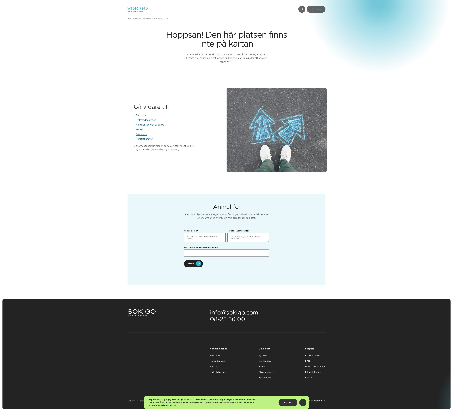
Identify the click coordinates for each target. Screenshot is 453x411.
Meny (317, 9)
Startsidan (141, 115)
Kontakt (140, 129)
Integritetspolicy (314, 372)
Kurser (213, 366)
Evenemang (265, 361)
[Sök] (301, 9)
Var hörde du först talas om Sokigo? (201, 247)
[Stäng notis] (302, 402)
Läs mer (288, 402)
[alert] (226, 402)
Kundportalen (312, 355)
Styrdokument (266, 372)
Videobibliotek (218, 372)
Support (309, 348)
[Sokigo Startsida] (142, 313)
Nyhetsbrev (265, 377)
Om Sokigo (265, 348)
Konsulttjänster (144, 138)
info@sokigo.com (234, 312)
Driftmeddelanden (146, 120)
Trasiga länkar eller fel (238, 231)
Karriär (262, 366)
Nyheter (263, 355)
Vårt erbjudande (218, 348)
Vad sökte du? (191, 231)
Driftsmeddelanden (315, 366)
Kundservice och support (150, 124)
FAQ (307, 361)
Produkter (141, 134)
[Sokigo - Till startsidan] (138, 9)
